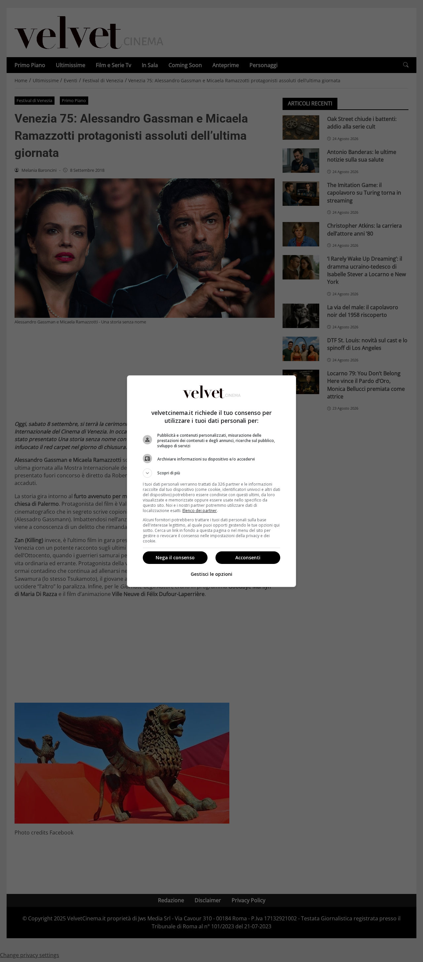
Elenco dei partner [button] (199, 510)
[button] (211, 473)
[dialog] (211, 481)
